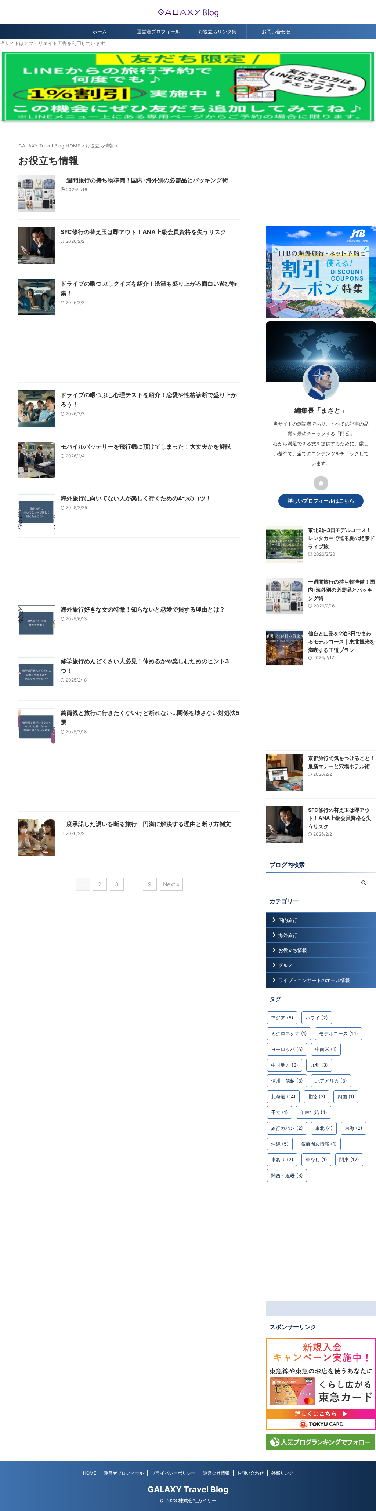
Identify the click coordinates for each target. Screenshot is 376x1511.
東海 (353, 1128)
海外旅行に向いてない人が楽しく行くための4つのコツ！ (136, 498)
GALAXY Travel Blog (188, 1489)
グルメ (285, 965)
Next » (171, 884)
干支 (279, 1112)
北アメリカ (331, 1081)
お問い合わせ (276, 31)
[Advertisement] (129, 355)
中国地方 (284, 1065)
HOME (89, 1473)
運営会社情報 (216, 1473)
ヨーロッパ (287, 1049)
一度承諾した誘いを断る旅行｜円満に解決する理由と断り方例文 (146, 824)
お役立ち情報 (292, 950)
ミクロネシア (289, 1033)
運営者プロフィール (158, 31)
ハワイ (317, 1018)
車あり (282, 1160)
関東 (349, 1160)
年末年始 (313, 1112)
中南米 (326, 1049)
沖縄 (280, 1144)
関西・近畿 (287, 1175)
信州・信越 (287, 1081)
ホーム (100, 31)
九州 (319, 1065)
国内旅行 (287, 920)
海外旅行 (287, 935)
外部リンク (282, 1473)
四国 (345, 1096)
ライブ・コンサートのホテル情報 (314, 980)
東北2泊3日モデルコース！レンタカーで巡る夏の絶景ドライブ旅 (341, 538)
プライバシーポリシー (173, 1473)
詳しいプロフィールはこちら (321, 501)
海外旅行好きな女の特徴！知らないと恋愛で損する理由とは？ (143, 609)
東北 (324, 1128)
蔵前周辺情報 (319, 1144)
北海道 (283, 1096)
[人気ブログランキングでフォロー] (320, 1446)
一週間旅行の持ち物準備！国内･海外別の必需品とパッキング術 (144, 180)
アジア (282, 1018)
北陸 (316, 1096)
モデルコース (338, 1033)
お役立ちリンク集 (217, 31)
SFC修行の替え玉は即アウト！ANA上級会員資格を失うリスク (143, 232)
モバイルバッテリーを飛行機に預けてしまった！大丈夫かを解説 (146, 446)
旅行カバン (287, 1128)
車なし (316, 1160)
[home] (321, 483)
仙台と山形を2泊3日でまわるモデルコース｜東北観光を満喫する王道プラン (341, 641)
